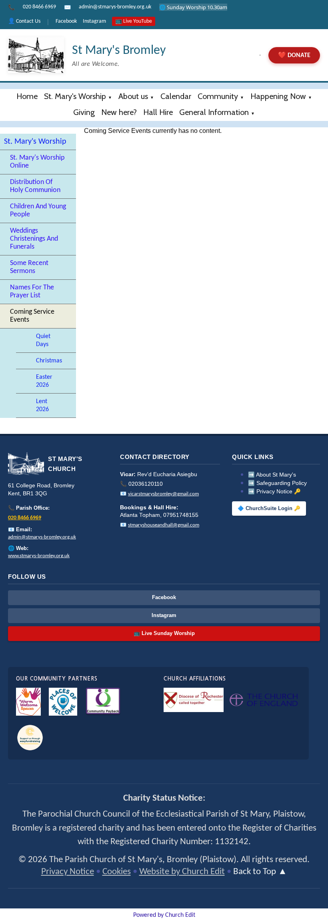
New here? (119, 112)
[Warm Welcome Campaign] (28, 702)
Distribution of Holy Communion (35, 186)
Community (218, 96)
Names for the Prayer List (32, 291)
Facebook (66, 21)
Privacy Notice (67, 871)
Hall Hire (158, 112)
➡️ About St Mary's (272, 475)
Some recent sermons (29, 267)
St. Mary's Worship (75, 96)
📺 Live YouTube (133, 21)
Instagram (94, 21)
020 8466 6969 (39, 7)
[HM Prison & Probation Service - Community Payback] (103, 702)
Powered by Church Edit (164, 915)
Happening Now (278, 96)
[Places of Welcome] (63, 702)
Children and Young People (38, 210)
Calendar (175, 96)
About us (133, 96)
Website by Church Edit (182, 871)
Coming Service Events (32, 316)
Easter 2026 (44, 381)
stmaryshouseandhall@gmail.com (163, 525)
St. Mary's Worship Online (37, 162)
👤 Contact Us (24, 21)
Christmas (49, 361)
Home (27, 96)
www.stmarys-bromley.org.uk (39, 555)
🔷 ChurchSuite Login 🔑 (269, 508)
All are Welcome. (96, 64)
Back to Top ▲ (260, 871)
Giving (84, 112)
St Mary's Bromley (119, 50)
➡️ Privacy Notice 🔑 (274, 492)
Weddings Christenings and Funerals (34, 239)
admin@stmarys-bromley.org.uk (115, 7)
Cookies (116, 871)
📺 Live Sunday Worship (164, 633)
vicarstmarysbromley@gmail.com (163, 494)
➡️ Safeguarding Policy (277, 483)
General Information (214, 112)
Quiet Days (43, 340)
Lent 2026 (42, 405)
